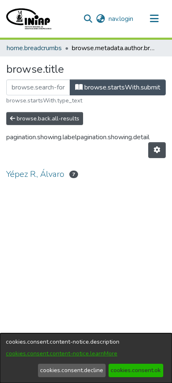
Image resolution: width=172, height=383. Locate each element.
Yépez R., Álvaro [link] (35, 174)
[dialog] (86, 358)
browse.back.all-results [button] (47, 119)
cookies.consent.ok (136, 370)
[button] (28, 18)
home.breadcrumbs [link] (34, 48)
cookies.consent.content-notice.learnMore (61, 353)
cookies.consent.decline (71, 370)
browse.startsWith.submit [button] (121, 87)
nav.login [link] (121, 18)
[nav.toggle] (154, 19)
